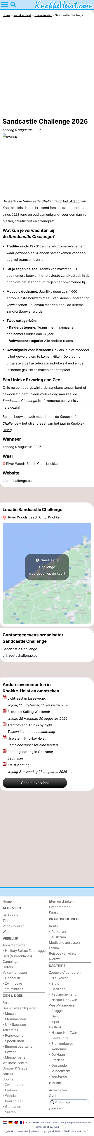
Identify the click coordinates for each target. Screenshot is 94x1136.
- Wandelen (12, 1096)
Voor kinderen (13, 926)
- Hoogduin (11, 978)
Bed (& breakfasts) (17, 956)
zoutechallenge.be (17, 481)
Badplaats (11, 915)
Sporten (9, 1079)
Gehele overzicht (35, 783)
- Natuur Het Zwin (63, 1000)
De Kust (55, 1027)
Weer (7, 931)
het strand (71, 201)
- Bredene (57, 1060)
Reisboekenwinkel (63, 953)
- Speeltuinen (13, 1041)
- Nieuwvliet (58, 978)
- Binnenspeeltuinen (19, 1046)
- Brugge (56, 1011)
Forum (54, 948)
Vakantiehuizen (15, 972)
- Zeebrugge (58, 1038)
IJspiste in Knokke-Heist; (32, 741)
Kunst (53, 912)
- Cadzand (57, 989)
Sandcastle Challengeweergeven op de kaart (47, 567)
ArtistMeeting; (37, 768)
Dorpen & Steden (16, 1068)
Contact (55, 1109)
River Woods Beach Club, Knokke (32, 464)
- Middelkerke (60, 1071)
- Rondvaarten (14, 1035)
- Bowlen (10, 1052)
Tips (6, 921)
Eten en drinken (61, 901)
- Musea (9, 1014)
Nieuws (55, 959)
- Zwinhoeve (12, 983)
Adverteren (58, 1090)
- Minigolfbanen (15, 1057)
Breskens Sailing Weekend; (37, 715)
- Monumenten (14, 1019)
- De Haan (57, 1054)
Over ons (56, 1096)
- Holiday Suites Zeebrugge (24, 951)
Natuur (8, 1074)
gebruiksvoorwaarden (17, 1131)
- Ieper (54, 1022)
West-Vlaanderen (62, 1005)
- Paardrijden (13, 1101)
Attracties (10, 1030)
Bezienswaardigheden (20, 1008)
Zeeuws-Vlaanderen (65, 972)
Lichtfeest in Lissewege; (38, 701)
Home (7, 901)
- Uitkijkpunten (14, 1024)
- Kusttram (57, 937)
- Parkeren (57, 931)
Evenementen (60, 907)
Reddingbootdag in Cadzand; (30, 755)
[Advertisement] (47, 68)
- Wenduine (58, 1049)
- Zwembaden (13, 1085)
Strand (8, 1003)
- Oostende (58, 1065)
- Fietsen (10, 1090)
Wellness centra (15, 1063)
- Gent (54, 1016)
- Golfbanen (12, 1106)
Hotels (8, 967)
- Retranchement (62, 994)
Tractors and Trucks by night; (31, 728)
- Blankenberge (61, 1043)
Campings (10, 961)
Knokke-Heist (13, 208)
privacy (35, 1131)
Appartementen (15, 945)
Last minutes (13, 989)
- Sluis (54, 983)
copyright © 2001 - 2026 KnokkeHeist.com (64, 1131)
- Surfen (9, 1112)
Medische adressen (64, 942)
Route (53, 926)
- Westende (58, 1076)
